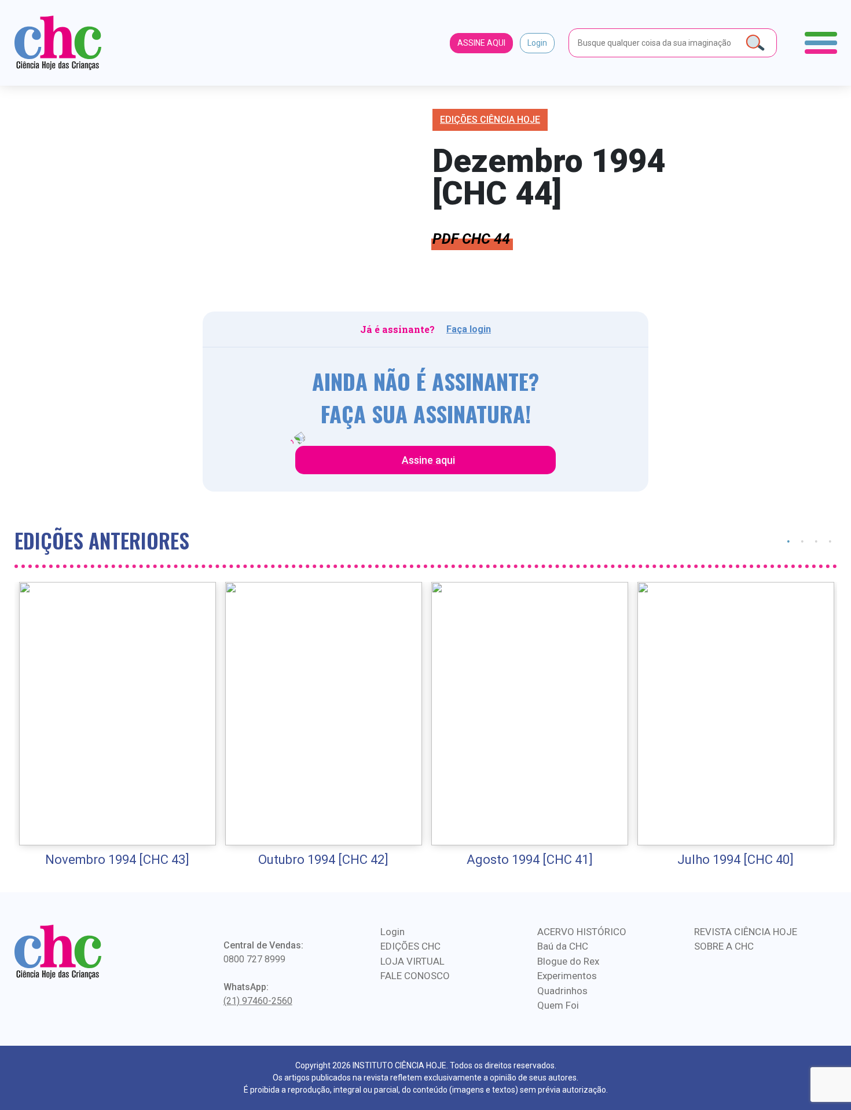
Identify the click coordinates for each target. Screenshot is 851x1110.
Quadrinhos (562, 991)
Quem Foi (558, 1005)
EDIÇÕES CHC (410, 946)
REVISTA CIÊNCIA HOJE (745, 931)
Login (537, 42)
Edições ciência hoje (490, 119)
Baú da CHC (562, 946)
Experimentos (567, 975)
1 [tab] (788, 540)
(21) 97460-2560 (257, 1000)
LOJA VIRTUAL (412, 961)
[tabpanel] (117, 725)
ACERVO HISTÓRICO (581, 931)
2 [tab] (802, 540)
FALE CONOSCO (415, 975)
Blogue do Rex (568, 961)
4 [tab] (830, 540)
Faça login (468, 329)
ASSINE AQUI (481, 42)
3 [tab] (816, 540)
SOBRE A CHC (724, 946)
